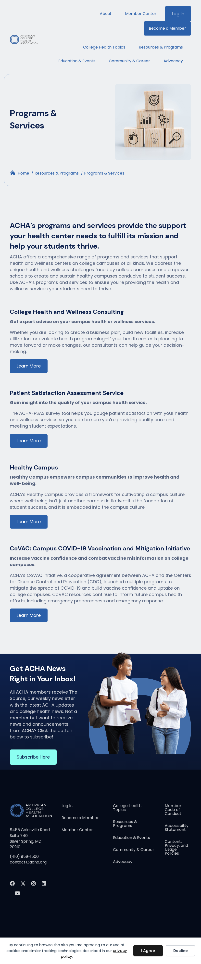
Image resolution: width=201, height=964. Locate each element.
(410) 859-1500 (24, 856)
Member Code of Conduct (173, 810)
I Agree (148, 950)
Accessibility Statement (176, 828)
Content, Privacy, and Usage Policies (176, 848)
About (106, 13)
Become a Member (167, 28)
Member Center (140, 13)
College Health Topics (104, 47)
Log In (178, 14)
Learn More (29, 366)
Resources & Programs (161, 47)
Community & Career (129, 61)
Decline (180, 950)
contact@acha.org (28, 862)
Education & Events (76, 61)
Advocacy (173, 61)
